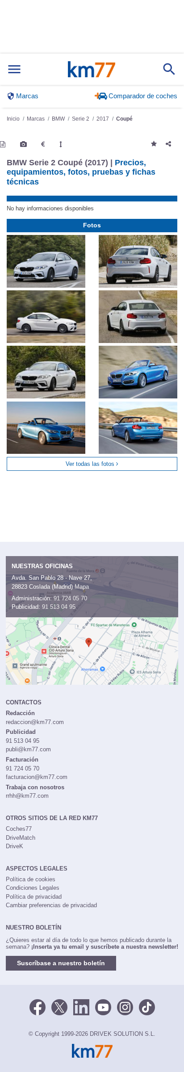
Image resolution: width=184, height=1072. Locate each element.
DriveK (14, 846)
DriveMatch (20, 837)
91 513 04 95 (58, 606)
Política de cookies (30, 879)
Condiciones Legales (32, 887)
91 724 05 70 (70, 598)
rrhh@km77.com (27, 795)
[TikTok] (147, 1006)
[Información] (2, 144)
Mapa (82, 586)
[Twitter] (59, 1006)
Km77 (92, 69)
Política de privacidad (34, 896)
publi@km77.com (28, 749)
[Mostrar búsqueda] (169, 69)
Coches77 (19, 828)
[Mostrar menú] (14, 69)
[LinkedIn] (81, 1006)
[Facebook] (37, 1006)
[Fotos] (23, 144)
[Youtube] (103, 1006)
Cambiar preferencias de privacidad (51, 905)
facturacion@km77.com (36, 777)
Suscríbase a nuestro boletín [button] (61, 963)
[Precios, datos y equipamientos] (43, 144)
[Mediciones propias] (60, 144)
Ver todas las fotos (91, 464)
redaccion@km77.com (35, 722)
